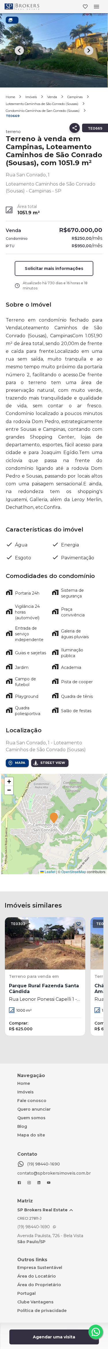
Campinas (75, 97)
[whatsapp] (95, 1332)
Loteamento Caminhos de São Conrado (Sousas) (42, 104)
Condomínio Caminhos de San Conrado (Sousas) (42, 111)
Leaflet (49, 871)
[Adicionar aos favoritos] (78, 924)
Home (10, 97)
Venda (52, 97)
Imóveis (31, 97)
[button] (54, 818)
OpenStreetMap (73, 871)
